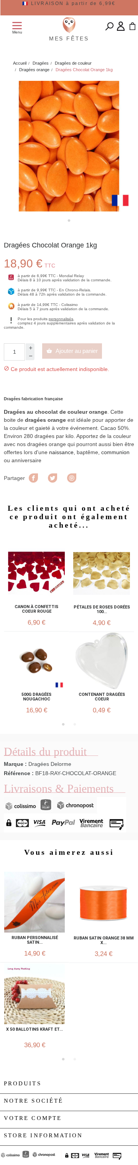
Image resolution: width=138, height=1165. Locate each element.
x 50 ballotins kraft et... (34, 1029)
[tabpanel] (69, 146)
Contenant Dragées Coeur (102, 697)
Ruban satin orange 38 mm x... (104, 940)
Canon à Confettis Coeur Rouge (36, 609)
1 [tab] (69, 220)
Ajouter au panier (72, 351)
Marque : (15, 764)
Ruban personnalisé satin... (35, 940)
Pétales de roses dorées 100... (102, 609)
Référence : (19, 773)
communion (115, 452)
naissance (61, 452)
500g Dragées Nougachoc (36, 697)
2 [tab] (75, 724)
